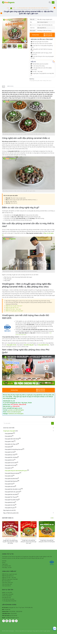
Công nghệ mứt (8, 468)
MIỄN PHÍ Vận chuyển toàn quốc (14, 305)
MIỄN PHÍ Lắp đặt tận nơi (12, 307)
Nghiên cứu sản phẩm (7, 592)
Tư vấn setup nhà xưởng (38, 66)
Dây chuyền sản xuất (8, 510)
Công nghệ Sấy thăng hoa (11, 481)
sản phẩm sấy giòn (29, 345)
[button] (50, 2)
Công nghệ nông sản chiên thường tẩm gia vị (40, 80)
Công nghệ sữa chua (10, 486)
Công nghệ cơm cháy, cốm (11, 444)
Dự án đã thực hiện (6, 565)
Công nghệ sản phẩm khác (11, 478)
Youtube (10, 621)
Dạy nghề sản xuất (6, 597)
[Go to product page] (10, 529)
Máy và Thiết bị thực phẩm (9, 513)
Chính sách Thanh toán (7, 582)
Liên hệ (3, 562)
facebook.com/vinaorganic (16, 413)
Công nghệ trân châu (10, 505)
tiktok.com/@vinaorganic (14, 411)
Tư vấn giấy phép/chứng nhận (9, 600)
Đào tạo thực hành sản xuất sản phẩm (42, 43)
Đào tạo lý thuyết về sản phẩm (40, 41)
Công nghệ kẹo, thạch (10, 454)
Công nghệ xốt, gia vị (10, 507)
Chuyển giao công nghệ (9, 431)
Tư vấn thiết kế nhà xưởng (8, 599)
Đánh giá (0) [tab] (10, 86)
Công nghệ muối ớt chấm (11, 462)
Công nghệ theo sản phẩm (11, 494)
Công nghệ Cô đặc (9, 441)
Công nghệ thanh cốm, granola (12, 491)
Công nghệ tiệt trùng (10, 502)
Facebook (3, 621)
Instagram (13, 621)
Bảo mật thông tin (6, 580)
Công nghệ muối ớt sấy (10, 465)
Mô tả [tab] (3, 86)
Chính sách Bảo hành (7, 584)
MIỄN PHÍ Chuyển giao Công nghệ (14, 310)
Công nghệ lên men (9, 460)
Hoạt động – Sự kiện (6, 567)
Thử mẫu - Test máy (37, 71)
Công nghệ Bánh (9, 433)
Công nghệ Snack (9, 484)
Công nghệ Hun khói (9, 452)
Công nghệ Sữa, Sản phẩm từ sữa (13, 489)
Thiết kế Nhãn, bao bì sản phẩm (40, 64)
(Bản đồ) (30, 607)
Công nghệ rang (9, 476)
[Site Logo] (8, 2)
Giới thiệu (4, 560)
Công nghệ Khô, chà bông (11, 457)
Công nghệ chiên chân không (12, 439)
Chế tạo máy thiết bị (7, 595)
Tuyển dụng (4, 564)
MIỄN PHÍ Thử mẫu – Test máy (13, 309)
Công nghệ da (8, 446)
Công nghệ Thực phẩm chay (11, 499)
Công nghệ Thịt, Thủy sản (11, 497)
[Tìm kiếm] (52, 423)
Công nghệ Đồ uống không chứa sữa (13, 449)
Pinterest (6, 621)
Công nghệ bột (8, 436)
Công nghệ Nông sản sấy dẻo (12, 473)
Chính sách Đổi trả (6, 585)
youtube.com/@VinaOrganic (16, 410)
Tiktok (16, 621)
